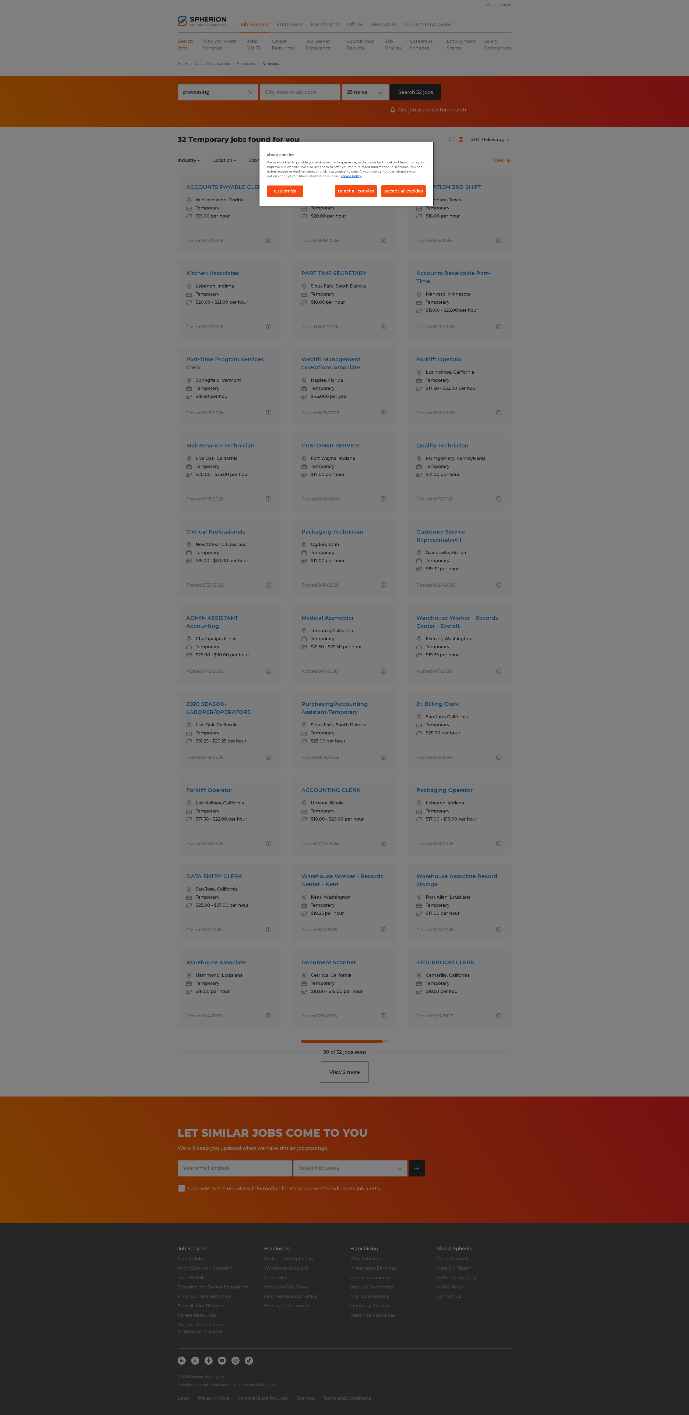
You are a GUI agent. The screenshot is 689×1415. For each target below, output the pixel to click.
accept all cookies (403, 191)
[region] (346, 174)
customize (285, 191)
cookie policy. (351, 176)
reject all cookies (356, 191)
